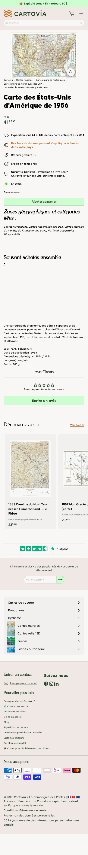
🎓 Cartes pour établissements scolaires (27, 748)
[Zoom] (71, 72)
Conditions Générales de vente (25, 810)
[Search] (81, 23)
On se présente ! (13, 716)
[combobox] (44, 23)
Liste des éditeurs (14, 737)
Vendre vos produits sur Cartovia (23, 732)
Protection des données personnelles (29, 815)
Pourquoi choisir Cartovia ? (19, 701)
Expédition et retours (16, 727)
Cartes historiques (15, 226)
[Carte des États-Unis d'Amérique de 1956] (44, 291)
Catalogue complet (15, 743)
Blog (6, 722)
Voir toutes (77, 425)
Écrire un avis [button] (44, 400)
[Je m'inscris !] (60, 579)
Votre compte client (15, 711)
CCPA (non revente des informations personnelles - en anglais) (41, 822)
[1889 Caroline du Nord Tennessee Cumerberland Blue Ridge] (30, 481)
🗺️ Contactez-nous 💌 (16, 706)
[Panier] (72, 13)
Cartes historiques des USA (45, 226)
